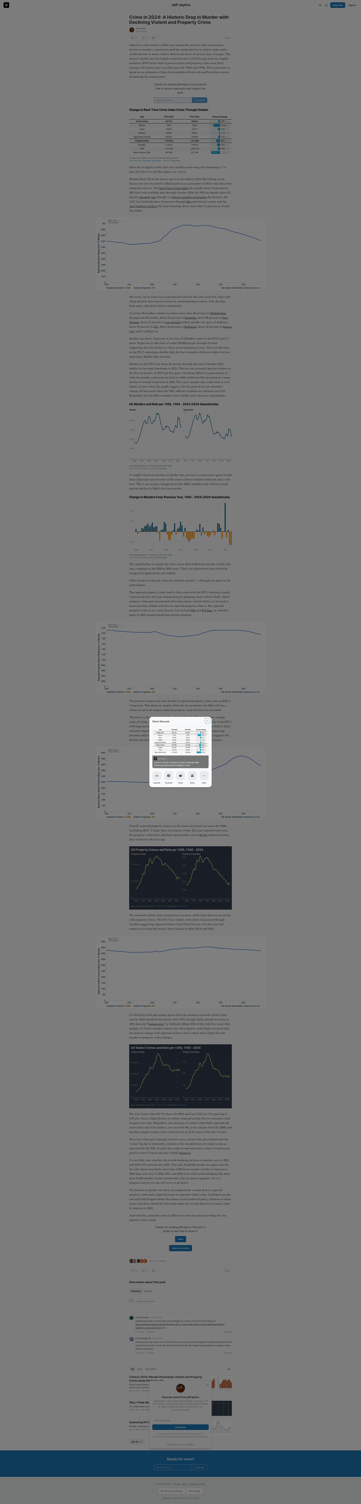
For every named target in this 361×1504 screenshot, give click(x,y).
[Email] (180, 775)
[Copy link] (156, 775)
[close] (207, 721)
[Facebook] (168, 775)
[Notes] (192, 775)
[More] (204, 775)
